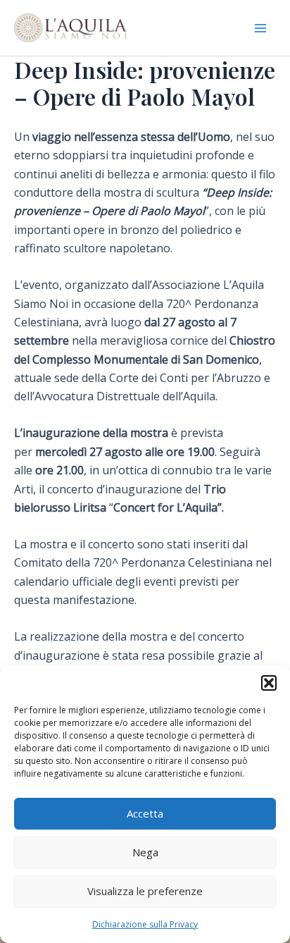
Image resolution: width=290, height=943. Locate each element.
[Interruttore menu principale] (260, 28)
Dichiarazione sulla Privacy (145, 924)
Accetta (145, 813)
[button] (269, 683)
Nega (145, 852)
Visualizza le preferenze (145, 891)
